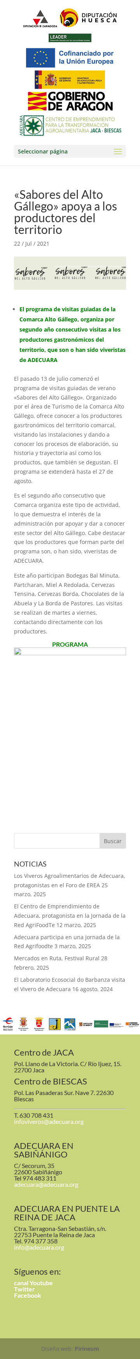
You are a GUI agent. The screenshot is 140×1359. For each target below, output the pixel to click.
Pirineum (87, 1348)
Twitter (24, 1289)
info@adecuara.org (39, 1247)
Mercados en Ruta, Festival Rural (57, 958)
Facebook (27, 1295)
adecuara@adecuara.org (46, 1184)
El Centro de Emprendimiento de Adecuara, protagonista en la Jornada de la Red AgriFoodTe (70, 915)
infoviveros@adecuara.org (49, 1121)
